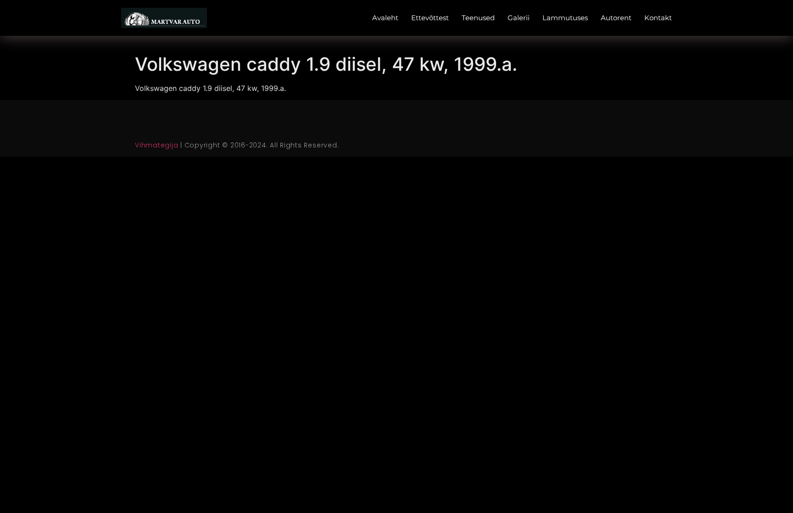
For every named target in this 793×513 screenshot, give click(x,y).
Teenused (478, 17)
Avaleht (385, 17)
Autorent (616, 17)
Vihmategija (156, 145)
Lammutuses (565, 17)
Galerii (519, 17)
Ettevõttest (430, 17)
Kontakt (658, 17)
